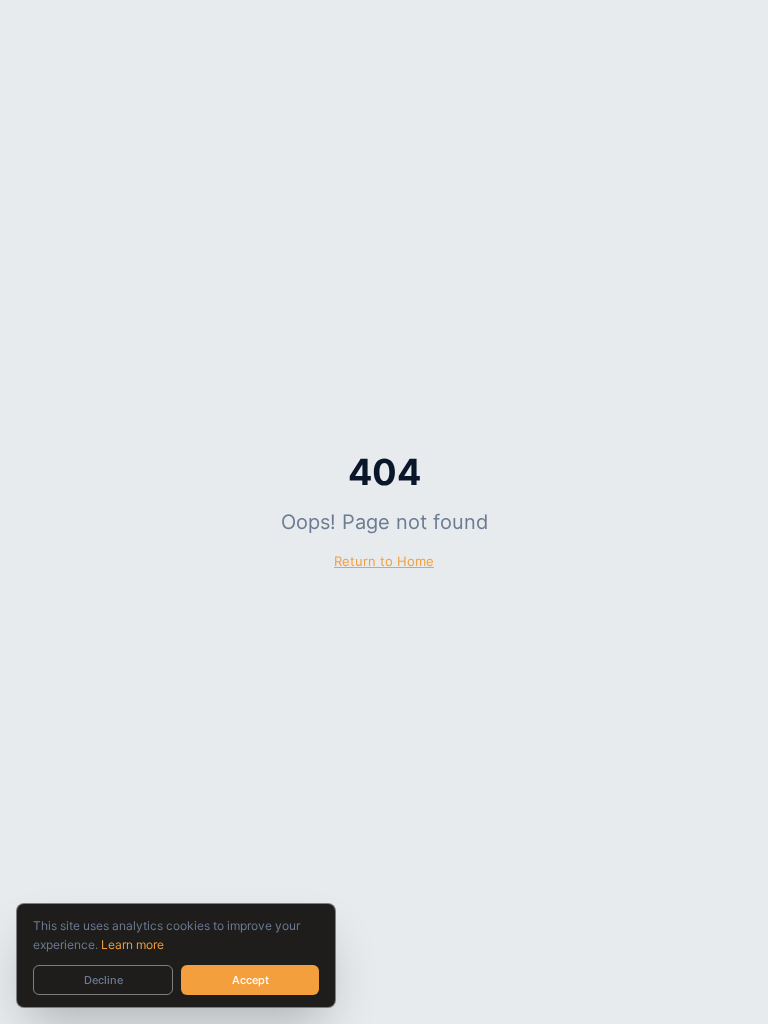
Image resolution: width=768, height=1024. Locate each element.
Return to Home (384, 561)
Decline (103, 980)
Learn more (132, 944)
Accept (250, 980)
